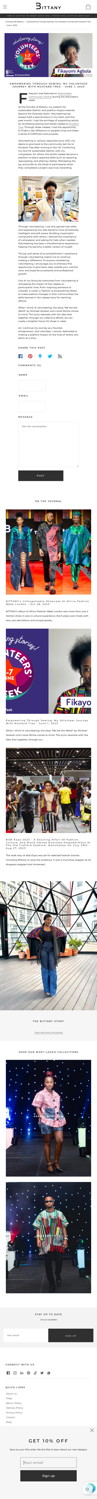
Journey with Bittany (14, 22)
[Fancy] (40, 356)
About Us (11, 1394)
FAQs (9, 1398)
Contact (10, 1417)
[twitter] (42, 1373)
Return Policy (14, 1403)
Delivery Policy (14, 1407)
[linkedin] (22, 1373)
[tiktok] (35, 1373)
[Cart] (88, 7)
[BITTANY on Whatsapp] (49, 1373)
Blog (9, 1422)
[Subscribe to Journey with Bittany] (60, 356)
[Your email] (26, 1335)
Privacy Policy (14, 1412)
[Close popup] (92, 1431)
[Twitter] (50, 356)
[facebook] (8, 1373)
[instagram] (15, 1373)
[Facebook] (20, 356)
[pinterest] (29, 1373)
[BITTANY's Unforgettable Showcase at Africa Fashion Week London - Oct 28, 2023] (48, 552)
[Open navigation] (8, 6)
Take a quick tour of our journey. (48, 1032)
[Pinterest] (30, 356)
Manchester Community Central (50, 95)
